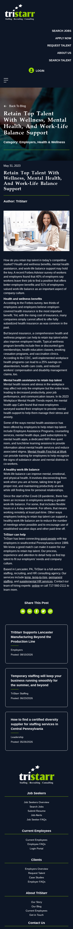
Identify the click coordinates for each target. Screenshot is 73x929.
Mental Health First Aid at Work (47, 451)
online (36, 585)
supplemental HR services (36, 581)
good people (48, 538)
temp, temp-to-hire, (36, 577)
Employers (27, 142)
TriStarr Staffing (19, 693)
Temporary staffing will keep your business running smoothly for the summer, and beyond (36, 680)
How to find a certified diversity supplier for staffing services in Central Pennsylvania (34, 724)
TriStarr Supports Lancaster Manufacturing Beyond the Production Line (32, 637)
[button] (5, 80)
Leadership (17, 737)
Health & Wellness (51, 142)
